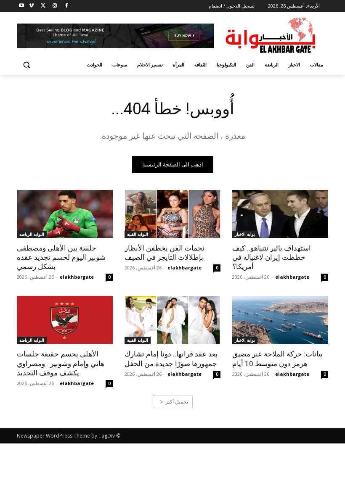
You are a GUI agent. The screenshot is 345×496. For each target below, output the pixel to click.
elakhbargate (292, 277)
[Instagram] (54, 6)
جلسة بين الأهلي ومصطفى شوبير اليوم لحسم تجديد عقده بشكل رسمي (61, 257)
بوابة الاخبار (245, 234)
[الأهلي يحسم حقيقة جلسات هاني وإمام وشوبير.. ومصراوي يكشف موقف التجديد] (65, 320)
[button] (27, 65)
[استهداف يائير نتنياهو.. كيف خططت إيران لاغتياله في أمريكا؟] (280, 214)
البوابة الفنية (137, 234)
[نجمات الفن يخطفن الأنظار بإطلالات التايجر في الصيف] (172, 214)
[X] (43, 6)
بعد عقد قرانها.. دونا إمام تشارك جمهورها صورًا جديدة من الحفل (171, 358)
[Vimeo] (31, 6)
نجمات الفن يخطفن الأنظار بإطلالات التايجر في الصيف (164, 252)
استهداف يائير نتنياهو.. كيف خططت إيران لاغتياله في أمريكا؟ (271, 257)
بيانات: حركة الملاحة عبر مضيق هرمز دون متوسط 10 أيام (277, 358)
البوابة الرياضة (31, 234)
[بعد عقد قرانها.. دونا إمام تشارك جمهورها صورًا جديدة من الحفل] (172, 320)
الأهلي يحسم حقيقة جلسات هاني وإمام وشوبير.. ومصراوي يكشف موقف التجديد (60, 363)
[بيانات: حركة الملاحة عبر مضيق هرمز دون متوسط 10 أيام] (280, 320)
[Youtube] (22, 6)
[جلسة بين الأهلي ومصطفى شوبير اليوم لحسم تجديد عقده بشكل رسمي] (65, 214)
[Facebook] (66, 6)
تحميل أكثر (176, 401)
